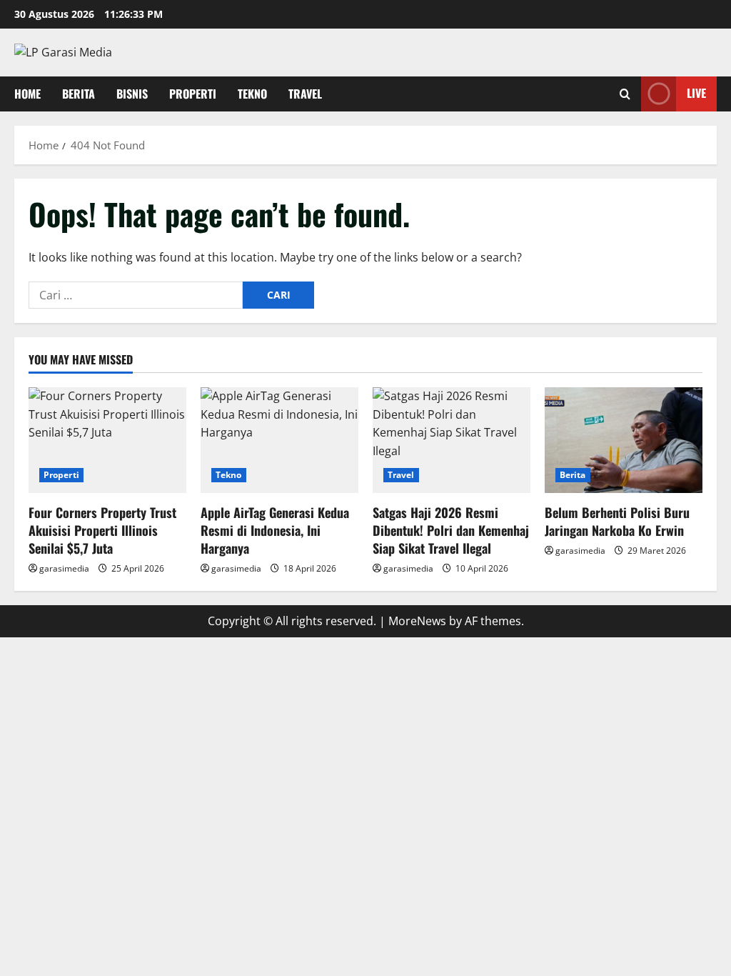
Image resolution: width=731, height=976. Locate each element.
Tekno (252, 93)
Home (27, 93)
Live (696, 92)
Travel (305, 93)
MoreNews (417, 621)
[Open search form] (625, 94)
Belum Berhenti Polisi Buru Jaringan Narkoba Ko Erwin (617, 521)
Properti (192, 93)
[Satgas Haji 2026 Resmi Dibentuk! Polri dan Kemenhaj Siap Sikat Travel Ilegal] (451, 439)
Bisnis (132, 93)
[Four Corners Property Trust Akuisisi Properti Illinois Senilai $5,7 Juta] (107, 439)
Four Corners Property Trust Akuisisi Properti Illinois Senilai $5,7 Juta (102, 530)
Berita (78, 93)
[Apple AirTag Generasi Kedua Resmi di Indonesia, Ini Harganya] (279, 439)
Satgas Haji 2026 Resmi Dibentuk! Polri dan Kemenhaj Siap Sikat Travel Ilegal (451, 530)
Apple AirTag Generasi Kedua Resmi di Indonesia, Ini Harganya (275, 530)
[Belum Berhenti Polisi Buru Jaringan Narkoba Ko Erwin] (623, 439)
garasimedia (64, 568)
